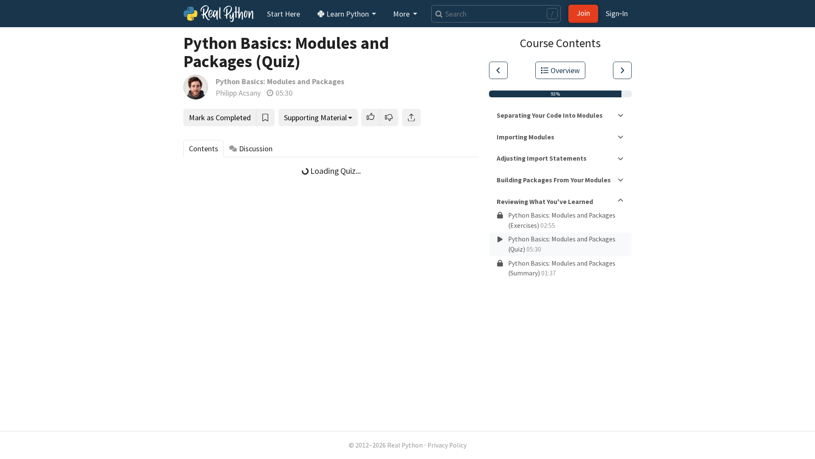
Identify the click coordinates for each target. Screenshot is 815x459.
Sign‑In (617, 13)
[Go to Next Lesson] (622, 70)
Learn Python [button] (348, 14)
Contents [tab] (203, 148)
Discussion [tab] (256, 148)
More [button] (402, 14)
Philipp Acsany (238, 93)
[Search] (437, 14)
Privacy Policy (447, 445)
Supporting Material (315, 117)
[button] (370, 117)
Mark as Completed (220, 117)
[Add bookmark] (265, 117)
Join (583, 13)
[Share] (411, 117)
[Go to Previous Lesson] (498, 70)
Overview (565, 70)
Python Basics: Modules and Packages (280, 81)
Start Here (283, 14)
